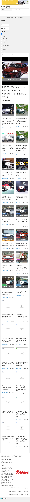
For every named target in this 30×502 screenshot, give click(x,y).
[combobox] (5, 25)
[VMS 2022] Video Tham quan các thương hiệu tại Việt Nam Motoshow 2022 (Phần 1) (8, 122)
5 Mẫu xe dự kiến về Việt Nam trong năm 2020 (21, 174)
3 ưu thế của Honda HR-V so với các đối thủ (21, 340)
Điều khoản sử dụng (17, 455)
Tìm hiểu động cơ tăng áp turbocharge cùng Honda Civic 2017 (7, 292)
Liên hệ (9, 455)
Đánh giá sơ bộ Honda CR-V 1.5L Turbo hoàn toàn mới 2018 (21, 221)
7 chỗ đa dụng (6, 45)
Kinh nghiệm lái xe (19, 17)
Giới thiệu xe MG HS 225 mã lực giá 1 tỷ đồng (7, 174)
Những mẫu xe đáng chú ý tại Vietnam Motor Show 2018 (7, 197)
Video (13, 54)
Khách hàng (5, 178)
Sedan (4, 36)
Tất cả (4, 34)
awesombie (5, 344)
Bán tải (4, 47)
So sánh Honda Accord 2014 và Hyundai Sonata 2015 (22, 364)
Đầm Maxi (26, 491)
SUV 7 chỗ (5, 43)
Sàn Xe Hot (25, 493)
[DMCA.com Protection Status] (3, 498)
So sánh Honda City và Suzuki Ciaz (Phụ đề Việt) (8, 438)
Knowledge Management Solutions (15, 494)
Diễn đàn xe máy (12, 491)
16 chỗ (4, 49)
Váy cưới (26, 494)
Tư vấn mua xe (9, 17)
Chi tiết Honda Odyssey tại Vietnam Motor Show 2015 (21, 316)
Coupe (4, 51)
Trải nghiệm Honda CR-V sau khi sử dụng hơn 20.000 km (8, 316)
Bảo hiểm (22, 14)
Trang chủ (8, 14)
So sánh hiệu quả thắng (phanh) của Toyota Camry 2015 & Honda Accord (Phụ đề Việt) (21, 440)
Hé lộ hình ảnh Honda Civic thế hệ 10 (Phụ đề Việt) (8, 364)
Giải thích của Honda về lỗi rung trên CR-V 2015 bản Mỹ (7, 340)
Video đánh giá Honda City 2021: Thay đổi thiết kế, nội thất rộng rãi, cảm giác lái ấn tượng (21, 149)
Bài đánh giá (15, 14)
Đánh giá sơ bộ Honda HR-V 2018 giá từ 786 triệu (21, 197)
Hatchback (5, 38)
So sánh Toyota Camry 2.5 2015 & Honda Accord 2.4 (8, 387)
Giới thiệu (3, 455)
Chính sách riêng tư (5, 456)
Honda (9, 54)
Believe (4, 128)
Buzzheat (20, 491)
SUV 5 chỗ (5, 40)
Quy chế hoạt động (16, 456)
